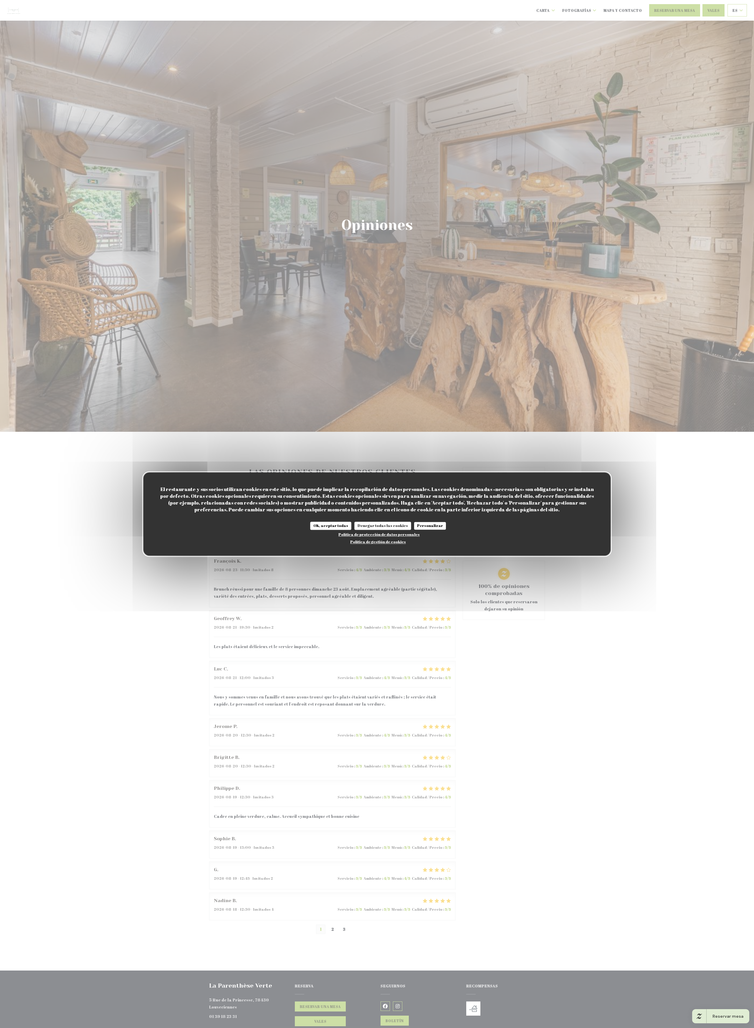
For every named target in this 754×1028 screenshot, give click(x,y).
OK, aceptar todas (330, 525)
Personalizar (430, 525)
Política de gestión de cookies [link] (378, 541)
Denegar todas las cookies (383, 525)
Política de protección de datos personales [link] (379, 534)
